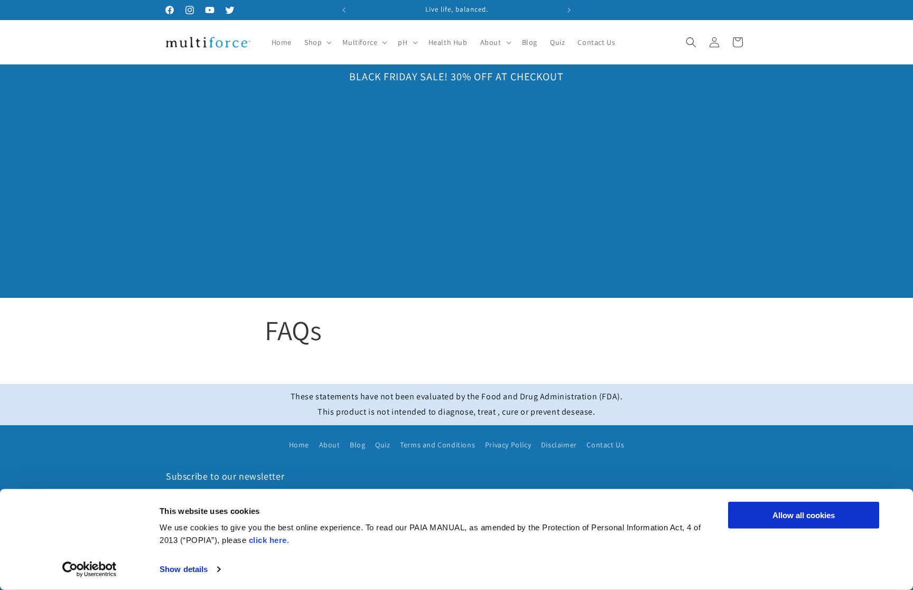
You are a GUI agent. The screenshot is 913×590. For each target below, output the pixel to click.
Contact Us (605, 444)
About (329, 444)
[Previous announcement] (344, 10)
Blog (357, 444)
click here (268, 540)
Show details (184, 569)
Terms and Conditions (437, 444)
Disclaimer (559, 444)
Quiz (382, 444)
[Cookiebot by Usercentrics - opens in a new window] (89, 569)
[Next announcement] (569, 10)
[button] (317, 42)
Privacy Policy (508, 444)
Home (299, 444)
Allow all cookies (803, 515)
